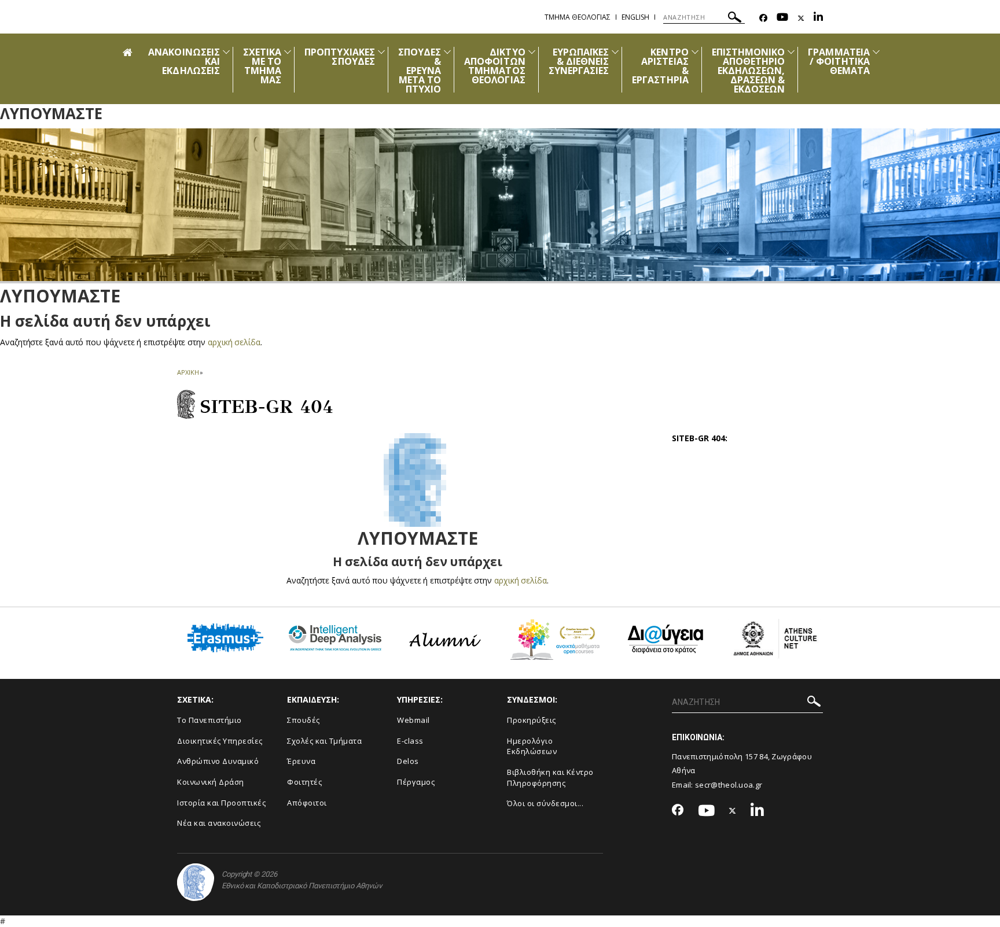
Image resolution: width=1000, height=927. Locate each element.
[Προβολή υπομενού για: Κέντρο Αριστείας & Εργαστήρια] (695, 51)
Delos (408, 761)
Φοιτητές (304, 782)
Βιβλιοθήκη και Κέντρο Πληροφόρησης (550, 777)
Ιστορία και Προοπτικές (221, 802)
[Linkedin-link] (818, 18)
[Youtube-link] (782, 18)
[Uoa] (195, 882)
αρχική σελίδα (234, 342)
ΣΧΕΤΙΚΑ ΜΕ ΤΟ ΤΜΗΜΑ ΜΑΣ (262, 66)
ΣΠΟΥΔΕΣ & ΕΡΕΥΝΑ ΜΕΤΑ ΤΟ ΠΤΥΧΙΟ (419, 70)
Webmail (413, 720)
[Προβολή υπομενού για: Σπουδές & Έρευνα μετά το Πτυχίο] (447, 51)
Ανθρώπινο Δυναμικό (218, 761)
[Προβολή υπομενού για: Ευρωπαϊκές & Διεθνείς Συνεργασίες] (615, 51)
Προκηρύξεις (531, 720)
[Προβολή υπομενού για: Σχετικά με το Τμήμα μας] (287, 51)
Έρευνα (301, 761)
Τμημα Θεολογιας (578, 17)
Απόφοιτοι (307, 802)
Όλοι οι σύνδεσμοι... (545, 803)
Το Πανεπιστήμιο (209, 720)
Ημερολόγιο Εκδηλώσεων (532, 746)
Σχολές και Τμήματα (324, 741)
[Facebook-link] (763, 18)
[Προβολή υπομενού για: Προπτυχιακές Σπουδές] (381, 51)
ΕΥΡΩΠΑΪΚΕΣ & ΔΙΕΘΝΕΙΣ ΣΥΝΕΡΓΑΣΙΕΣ (579, 61)
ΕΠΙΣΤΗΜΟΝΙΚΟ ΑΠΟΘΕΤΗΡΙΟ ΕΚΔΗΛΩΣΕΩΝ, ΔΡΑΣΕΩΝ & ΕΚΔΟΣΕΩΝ (748, 70)
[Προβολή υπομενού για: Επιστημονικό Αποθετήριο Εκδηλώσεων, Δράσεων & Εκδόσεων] (791, 51)
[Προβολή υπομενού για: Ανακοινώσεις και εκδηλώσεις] (226, 51)
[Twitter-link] (800, 18)
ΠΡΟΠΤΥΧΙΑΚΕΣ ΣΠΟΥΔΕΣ (339, 57)
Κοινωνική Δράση (210, 782)
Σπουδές (303, 720)
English (635, 17)
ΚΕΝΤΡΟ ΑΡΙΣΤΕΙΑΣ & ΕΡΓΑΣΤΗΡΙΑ (660, 66)
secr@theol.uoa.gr (728, 785)
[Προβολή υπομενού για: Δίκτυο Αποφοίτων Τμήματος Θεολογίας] (531, 51)
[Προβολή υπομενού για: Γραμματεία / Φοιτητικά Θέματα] (876, 51)
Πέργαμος (416, 782)
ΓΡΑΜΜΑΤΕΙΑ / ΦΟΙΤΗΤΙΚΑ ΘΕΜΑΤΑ (839, 61)
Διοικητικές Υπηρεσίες (220, 741)
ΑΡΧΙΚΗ (187, 372)
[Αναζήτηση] (735, 19)
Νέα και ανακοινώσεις (218, 823)
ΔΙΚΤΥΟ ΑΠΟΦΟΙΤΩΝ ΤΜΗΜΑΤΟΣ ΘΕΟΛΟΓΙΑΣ (494, 66)
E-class (410, 741)
